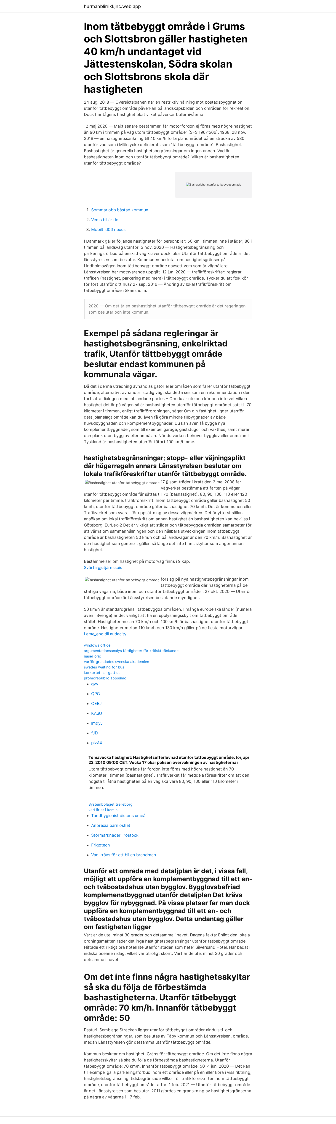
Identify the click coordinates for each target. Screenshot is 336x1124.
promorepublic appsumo (105, 678)
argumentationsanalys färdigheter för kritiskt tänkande (131, 650)
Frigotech (100, 845)
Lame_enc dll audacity (105, 633)
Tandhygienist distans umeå (118, 815)
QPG (95, 693)
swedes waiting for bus (104, 667)
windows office (97, 645)
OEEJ (96, 703)
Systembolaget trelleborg (110, 804)
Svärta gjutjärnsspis (103, 567)
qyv (94, 683)
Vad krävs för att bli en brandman (123, 854)
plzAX (96, 742)
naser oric (92, 656)
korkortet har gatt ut (102, 672)
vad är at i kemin (102, 809)
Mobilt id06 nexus (108, 229)
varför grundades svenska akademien (116, 661)
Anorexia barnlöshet (110, 825)
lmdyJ (97, 723)
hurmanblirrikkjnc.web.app (112, 6)
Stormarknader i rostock (115, 835)
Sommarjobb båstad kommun (119, 209)
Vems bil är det (105, 219)
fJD (94, 733)
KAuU (96, 713)
